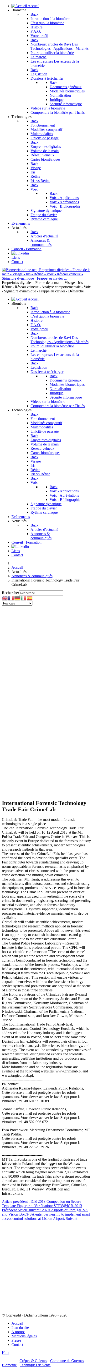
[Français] (11, 598)
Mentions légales (24, 1336)
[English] (5, 598)
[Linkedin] (20, 253)
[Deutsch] (17, 598)
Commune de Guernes (67, 1361)
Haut (5, 1353)
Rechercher (10, 593)
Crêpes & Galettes (33, 1361)
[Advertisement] (46, 654)
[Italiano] (24, 598)
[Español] (30, 598)
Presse (16, 1340)
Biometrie (9, 1365)
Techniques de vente (35, 1365)
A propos (18, 1332)
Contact (17, 1345)
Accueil (17, 1323)
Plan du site (20, 1328)
